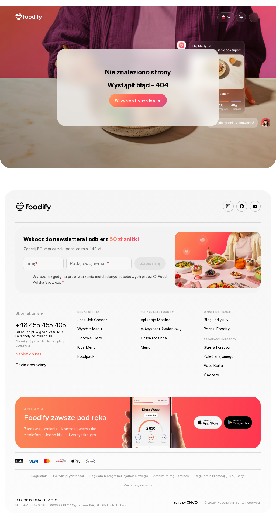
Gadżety (211, 375)
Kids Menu (86, 347)
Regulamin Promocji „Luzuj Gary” (220, 476)
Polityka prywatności (68, 476)
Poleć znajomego (218, 356)
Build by (180, 503)
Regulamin (39, 476)
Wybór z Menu (89, 329)
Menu (145, 347)
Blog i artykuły (216, 319)
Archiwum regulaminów (171, 476)
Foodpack (85, 356)
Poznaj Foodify (217, 329)
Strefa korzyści (217, 347)
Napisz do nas (28, 354)
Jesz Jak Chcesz (92, 319)
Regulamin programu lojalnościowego (118, 476)
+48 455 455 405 (40, 325)
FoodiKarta (213, 365)
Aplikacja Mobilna (156, 319)
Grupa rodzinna (154, 338)
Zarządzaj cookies (138, 485)
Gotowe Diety (89, 338)
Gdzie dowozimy (30, 365)
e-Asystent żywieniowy (161, 329)
